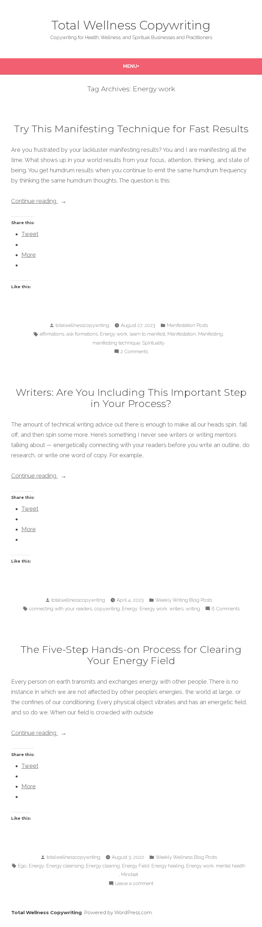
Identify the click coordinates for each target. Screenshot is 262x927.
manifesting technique (116, 343)
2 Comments (134, 352)
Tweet (29, 234)
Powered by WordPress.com (118, 912)
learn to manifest (147, 334)
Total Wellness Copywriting (131, 25)
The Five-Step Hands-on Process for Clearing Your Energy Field (131, 655)
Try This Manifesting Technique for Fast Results (131, 129)
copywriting (107, 609)
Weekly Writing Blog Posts (183, 600)
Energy (129, 609)
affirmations (52, 334)
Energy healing (167, 866)
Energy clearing (103, 866)
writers (176, 609)
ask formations (82, 334)
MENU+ (131, 66)
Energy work (113, 334)
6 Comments (226, 609)
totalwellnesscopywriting (82, 325)
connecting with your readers (60, 609)
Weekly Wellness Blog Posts (186, 857)
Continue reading (49, 201)
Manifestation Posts (187, 325)
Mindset (129, 874)
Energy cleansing (65, 866)
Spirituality (153, 343)
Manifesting (210, 334)
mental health (230, 866)
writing (193, 609)
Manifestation (181, 334)
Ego (22, 866)
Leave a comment (134, 884)
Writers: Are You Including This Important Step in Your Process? (131, 398)
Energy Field (135, 866)
